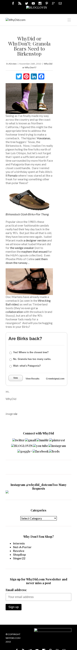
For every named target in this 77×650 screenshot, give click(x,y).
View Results (32, 378)
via (15, 413)
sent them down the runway (27, 260)
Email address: (16, 590)
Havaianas (43, 138)
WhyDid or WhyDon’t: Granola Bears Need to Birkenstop (29, 46)
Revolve (18, 550)
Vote (15, 378)
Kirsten (13, 63)
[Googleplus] (53, 3)
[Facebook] (13, 3)
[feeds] (54, 450)
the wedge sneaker (22, 247)
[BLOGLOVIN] (36, 7)
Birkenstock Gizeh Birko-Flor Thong (27, 214)
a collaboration (22, 309)
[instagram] (57, 445)
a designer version (35, 240)
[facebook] (40, 450)
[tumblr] (42, 439)
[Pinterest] (46, 3)
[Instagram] (39, 3)
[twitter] (18, 439)
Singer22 (19, 558)
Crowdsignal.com (55, 378)
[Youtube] (33, 3)
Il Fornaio (12, 175)
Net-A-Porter (22, 547)
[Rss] (19, 3)
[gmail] (30, 439)
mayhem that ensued (34, 251)
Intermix (19, 543)
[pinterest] (57, 439)
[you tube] (40, 445)
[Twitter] (26, 3)
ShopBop (19, 554)
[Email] (60, 3)
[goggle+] (24, 450)
